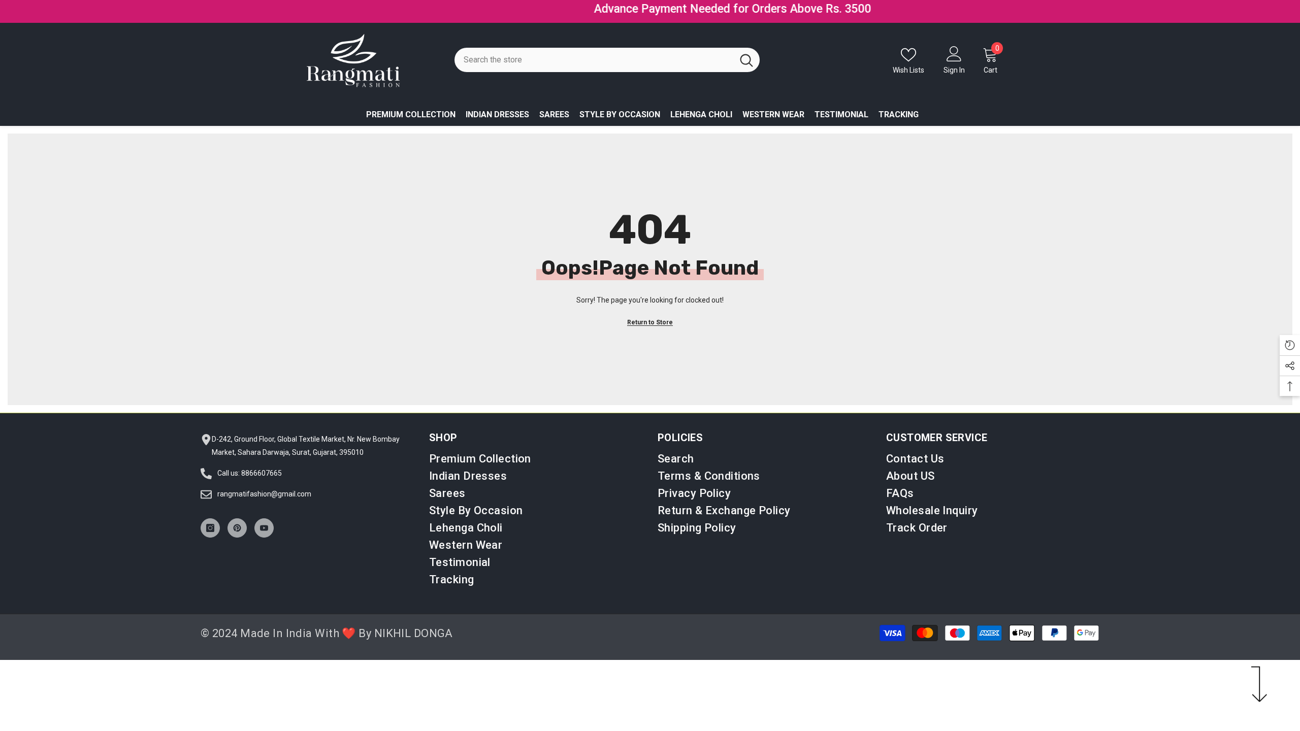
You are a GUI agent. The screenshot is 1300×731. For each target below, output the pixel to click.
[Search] (607, 55)
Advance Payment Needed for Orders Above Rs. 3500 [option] (650, 9)
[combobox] (593, 55)
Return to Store (650, 317)
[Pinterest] (237, 523)
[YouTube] (264, 523)
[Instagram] (210, 523)
